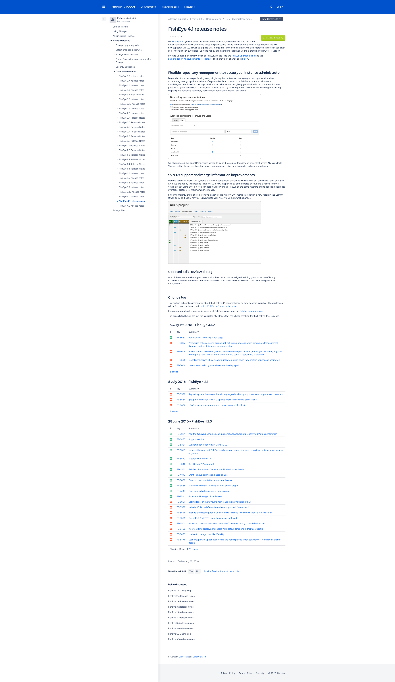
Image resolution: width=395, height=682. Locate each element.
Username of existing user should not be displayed (214, 365)
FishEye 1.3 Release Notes (132, 168)
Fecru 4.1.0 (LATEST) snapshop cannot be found (213, 518)
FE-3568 (181, 485)
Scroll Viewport (199, 657)
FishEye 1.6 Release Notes (132, 154)
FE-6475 (181, 439)
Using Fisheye (120, 31)
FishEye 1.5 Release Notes (132, 159)
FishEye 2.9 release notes (131, 108)
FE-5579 (181, 458)
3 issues (174, 411)
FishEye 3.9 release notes (131, 187)
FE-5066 (181, 365)
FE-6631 (181, 501)
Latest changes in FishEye (129, 49)
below (245, 58)
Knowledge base (170, 6)
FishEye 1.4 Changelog (179, 590)
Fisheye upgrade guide (127, 45)
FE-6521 (181, 512)
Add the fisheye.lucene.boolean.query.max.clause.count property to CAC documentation (233, 434)
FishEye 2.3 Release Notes (132, 136)
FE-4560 (181, 469)
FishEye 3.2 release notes (131, 90)
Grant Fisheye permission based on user (208, 474)
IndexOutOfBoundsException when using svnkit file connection (220, 507)
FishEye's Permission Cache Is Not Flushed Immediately (216, 469)
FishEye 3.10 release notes (132, 191)
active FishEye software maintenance (219, 306)
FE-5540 (181, 464)
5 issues (174, 371)
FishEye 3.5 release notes (131, 76)
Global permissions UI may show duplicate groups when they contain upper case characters (234, 360)
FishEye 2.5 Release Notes (132, 127)
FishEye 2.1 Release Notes (132, 145)
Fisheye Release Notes (127, 54)
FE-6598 (181, 394)
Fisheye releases (121, 40)
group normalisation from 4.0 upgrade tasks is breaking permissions (222, 399)
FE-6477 (181, 405)
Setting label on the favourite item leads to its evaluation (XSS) (220, 501)
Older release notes (126, 71)
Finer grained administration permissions (209, 491)
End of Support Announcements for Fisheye (190, 58)
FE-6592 (181, 507)
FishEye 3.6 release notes (131, 173)
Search (271, 6)
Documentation (148, 6)
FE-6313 (181, 450)
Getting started (120, 26)
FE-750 (180, 496)
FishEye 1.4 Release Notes (132, 164)
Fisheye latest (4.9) (127, 18)
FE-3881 (181, 480)
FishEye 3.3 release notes (131, 85)
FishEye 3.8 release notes (131, 182)
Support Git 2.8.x (197, 439)
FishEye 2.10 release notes (132, 104)
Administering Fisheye (124, 36)
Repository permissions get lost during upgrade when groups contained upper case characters (236, 394)
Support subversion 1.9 (200, 458)
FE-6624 (181, 434)
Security (260, 673)
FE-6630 (181, 337)
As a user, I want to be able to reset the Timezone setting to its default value (226, 523)
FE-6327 (181, 444)
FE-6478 (181, 534)
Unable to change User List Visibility (206, 534)
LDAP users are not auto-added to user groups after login (217, 405)
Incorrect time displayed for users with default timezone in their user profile (226, 528)
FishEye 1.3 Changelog (179, 633)
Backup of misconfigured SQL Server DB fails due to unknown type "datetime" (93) (230, 512)
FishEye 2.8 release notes (131, 113)
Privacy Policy (228, 673)
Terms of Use (245, 673)
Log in (280, 6)
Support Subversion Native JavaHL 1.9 (208, 444)
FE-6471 (181, 539)
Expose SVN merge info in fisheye (205, 496)
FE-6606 (181, 351)
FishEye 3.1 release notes (131, 94)
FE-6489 (181, 528)
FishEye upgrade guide (243, 55)
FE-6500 (181, 523)
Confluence (184, 657)
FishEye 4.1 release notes (132, 201)
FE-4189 (181, 474)
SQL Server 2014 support (201, 464)
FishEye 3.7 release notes (131, 178)
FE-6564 (181, 399)
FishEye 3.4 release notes (131, 80)
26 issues (193, 549)
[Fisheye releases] (227, 19)
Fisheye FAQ (119, 210)
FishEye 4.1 (178, 41)
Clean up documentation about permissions (210, 480)
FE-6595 (181, 360)
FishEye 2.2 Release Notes (132, 141)
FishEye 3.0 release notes (131, 99)
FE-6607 (181, 343)
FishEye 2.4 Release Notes (132, 131)
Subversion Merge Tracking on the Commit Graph (213, 485)
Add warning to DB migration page (206, 337)
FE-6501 (181, 518)
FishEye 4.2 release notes (131, 205)
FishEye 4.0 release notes (131, 196)
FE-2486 (181, 491)
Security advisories (125, 66)
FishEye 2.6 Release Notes (132, 122)
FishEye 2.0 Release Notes (132, 150)
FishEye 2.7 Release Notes (132, 117)
